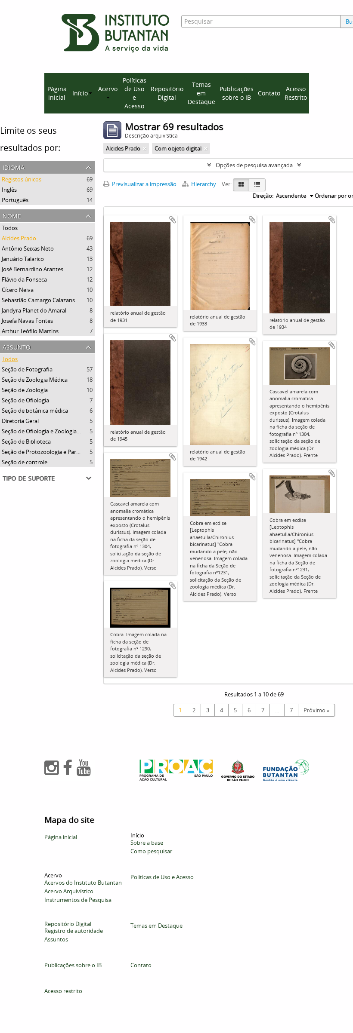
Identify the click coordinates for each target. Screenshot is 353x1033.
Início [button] (80, 93)
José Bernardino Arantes (32, 269)
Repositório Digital (167, 93)
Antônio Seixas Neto (28, 248)
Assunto (17, 346)
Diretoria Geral (20, 421)
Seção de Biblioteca (26, 441)
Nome (12, 215)
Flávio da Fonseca (24, 279)
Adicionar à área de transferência (172, 219)
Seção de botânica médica (35, 410)
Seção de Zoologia (25, 390)
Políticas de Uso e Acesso (134, 93)
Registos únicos (21, 179)
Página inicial (57, 93)
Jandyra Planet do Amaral (34, 310)
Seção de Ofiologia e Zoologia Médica (49, 431)
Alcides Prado (19, 238)
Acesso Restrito (296, 93)
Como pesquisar (151, 851)
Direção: (263, 195)
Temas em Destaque (201, 93)
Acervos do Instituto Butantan (83, 882)
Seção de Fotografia (27, 369)
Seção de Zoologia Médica (35, 379)
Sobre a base (146, 842)
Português (15, 200)
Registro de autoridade (73, 931)
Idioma (14, 166)
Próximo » (316, 710)
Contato (269, 93)
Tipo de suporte (29, 477)
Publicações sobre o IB (237, 93)
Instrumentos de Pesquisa (77, 900)
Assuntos (56, 939)
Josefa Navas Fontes (27, 321)
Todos (10, 228)
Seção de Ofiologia (25, 400)
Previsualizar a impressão (143, 184)
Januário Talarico (23, 259)
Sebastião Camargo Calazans (38, 300)
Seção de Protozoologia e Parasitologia (51, 452)
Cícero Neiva (18, 290)
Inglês (9, 189)
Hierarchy (203, 184)
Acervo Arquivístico (68, 891)
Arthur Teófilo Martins (30, 331)
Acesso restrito (63, 991)
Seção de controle (24, 462)
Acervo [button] (108, 89)
